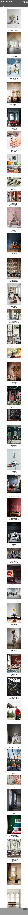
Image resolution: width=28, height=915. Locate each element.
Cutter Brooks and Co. (14, 651)
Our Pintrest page (27, 2)
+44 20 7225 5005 (24, 1)
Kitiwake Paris (14, 360)
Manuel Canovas (13, 231)
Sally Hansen (14, 151)
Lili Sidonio (14, 79)
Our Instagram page (25, 2)
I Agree (25, 909)
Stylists (10, 4)
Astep (14, 813)
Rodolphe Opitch (14, 78)
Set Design (15, 4)
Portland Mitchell (14, 859)
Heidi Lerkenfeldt (14, 55)
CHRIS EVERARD (14, 229)
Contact (2, 6)
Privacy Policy (10, 913)
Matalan (14, 545)
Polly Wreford (14, 29)
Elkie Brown (13, 495)
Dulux (14, 256)
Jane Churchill (14, 175)
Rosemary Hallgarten (14, 322)
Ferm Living (14, 105)
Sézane (14, 787)
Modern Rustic (14, 189)
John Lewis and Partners (14, 496)
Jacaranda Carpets (14, 601)
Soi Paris (14, 722)
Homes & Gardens (14, 281)
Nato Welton (14, 150)
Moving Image (21, 4)
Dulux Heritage (14, 30)
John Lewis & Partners (14, 205)
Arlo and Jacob (14, 129)
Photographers (4, 4)
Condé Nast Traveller (14, 698)
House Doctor (14, 307)
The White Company (14, 562)
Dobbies (14, 423)
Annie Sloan (14, 446)
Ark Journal (14, 56)
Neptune (14, 861)
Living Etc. (14, 383)
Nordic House (14, 346)
